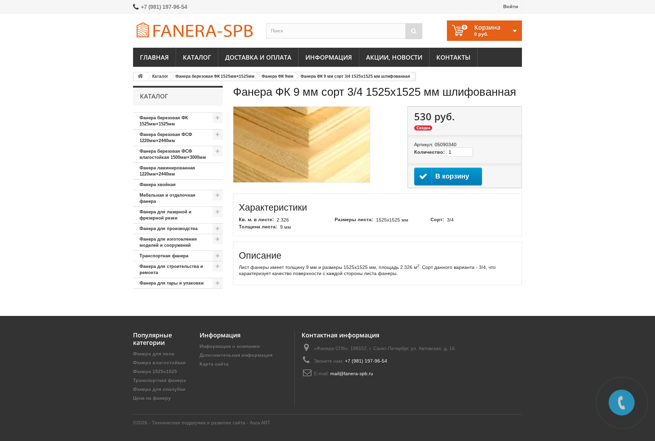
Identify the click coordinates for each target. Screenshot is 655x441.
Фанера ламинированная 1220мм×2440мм (167, 171)
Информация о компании (230, 346)
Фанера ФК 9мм (277, 76)
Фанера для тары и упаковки (172, 283)
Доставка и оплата (258, 57)
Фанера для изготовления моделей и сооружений (168, 242)
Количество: (429, 152)
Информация (328, 57)
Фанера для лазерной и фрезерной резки (165, 214)
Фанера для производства (169, 228)
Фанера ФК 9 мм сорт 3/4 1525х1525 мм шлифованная (355, 76)
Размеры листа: (354, 219)
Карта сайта (214, 364)
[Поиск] (413, 31)
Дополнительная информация (236, 355)
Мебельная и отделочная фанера (167, 198)
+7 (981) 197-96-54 (164, 7)
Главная (154, 57)
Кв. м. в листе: (256, 219)
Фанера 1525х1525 (155, 371)
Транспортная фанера (164, 255)
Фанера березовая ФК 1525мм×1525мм (214, 76)
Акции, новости (394, 57)
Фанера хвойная (158, 184)
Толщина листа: (258, 226)
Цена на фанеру (152, 398)
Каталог (197, 57)
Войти (510, 6)
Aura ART (260, 422)
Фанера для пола (153, 353)
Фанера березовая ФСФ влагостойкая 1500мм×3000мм (173, 154)
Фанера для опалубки (159, 389)
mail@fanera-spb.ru (351, 373)
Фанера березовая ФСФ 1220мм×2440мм (166, 137)
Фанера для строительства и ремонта (171, 269)
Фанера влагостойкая (159, 362)
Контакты (453, 57)
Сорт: (437, 219)
